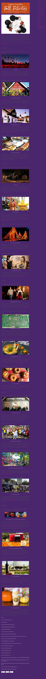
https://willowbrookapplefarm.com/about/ (8, 624)
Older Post (4, 674)
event (18, 158)
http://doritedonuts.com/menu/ (6, 648)
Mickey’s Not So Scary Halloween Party (10, 525)
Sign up (6, 420)
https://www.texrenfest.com (5, 655)
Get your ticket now (21, 276)
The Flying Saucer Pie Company (12, 500)
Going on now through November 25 (7, 474)
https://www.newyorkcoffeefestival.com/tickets (8, 638)
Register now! (24, 447)
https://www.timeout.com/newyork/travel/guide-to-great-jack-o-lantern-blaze (13, 636)
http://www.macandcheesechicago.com (7, 645)
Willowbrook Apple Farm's (5, 99)
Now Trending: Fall (40, 12)
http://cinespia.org (4, 622)
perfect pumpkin (8, 554)
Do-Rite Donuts (4, 385)
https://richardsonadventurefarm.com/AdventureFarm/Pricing (11, 643)
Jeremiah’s (10, 609)
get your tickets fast (25, 307)
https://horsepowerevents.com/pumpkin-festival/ (9, 666)
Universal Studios (16, 521)
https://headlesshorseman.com (6, 629)
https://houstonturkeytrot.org (6, 652)
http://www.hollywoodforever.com (6, 619)
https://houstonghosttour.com (6, 650)
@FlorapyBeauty (4, 44)
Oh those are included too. (19, 362)
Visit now (20, 335)
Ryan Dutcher (23, 190)
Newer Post (27, 674)
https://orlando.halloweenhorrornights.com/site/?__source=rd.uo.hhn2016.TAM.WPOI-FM (15, 657)
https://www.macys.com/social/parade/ (7, 631)
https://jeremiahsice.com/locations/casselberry (8, 669)
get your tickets (12, 132)
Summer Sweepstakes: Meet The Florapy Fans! (40, 26)
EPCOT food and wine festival (17, 579)
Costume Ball (11, 75)
